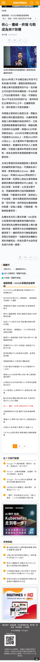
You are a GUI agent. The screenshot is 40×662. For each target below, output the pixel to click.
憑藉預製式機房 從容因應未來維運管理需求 (19, 307)
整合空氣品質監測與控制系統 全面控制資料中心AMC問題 (19, 399)
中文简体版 (16, 630)
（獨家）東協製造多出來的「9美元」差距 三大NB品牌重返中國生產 (21, 496)
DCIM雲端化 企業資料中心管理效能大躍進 (19, 391)
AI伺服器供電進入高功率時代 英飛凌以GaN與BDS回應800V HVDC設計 (21, 572)
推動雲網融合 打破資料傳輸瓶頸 (16, 361)
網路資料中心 (21, 269)
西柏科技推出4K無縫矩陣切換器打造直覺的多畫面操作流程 (21, 580)
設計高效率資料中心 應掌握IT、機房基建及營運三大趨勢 (20, 299)
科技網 (4, 11)
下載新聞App (10, 634)
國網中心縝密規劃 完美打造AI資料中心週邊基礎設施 (20, 338)
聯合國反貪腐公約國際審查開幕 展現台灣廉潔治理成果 (22, 548)
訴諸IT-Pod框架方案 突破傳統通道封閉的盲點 (19, 322)
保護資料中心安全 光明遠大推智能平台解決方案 (19, 346)
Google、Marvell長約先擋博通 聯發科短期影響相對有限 (21, 480)
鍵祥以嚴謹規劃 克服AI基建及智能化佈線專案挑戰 (20, 315)
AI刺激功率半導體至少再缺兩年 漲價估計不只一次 (21, 488)
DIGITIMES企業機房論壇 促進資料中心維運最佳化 (19, 291)
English (25, 630)
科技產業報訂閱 (23, 625)
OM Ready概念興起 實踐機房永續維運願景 (19, 433)
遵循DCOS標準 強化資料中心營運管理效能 (19, 420)
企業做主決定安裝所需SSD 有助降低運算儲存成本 (20, 383)
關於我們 (5, 625)
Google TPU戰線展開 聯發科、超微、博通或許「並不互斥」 (21, 464)
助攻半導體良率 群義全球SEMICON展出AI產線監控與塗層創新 (21, 564)
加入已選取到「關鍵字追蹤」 (15, 273)
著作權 (32, 625)
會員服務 (13, 625)
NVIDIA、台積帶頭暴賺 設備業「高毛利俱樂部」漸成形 (22, 472)
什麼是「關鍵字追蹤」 (13, 278)
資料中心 (7, 269)
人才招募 (26, 627)
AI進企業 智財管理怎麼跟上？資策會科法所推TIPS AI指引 (21, 556)
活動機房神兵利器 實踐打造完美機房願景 (19, 412)
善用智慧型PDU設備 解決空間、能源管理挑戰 (19, 354)
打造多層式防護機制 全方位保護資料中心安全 (19, 367)
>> (24, 446)
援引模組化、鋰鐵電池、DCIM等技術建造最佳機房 (19, 330)
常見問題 (18, 627)
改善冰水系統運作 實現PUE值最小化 (18, 427)
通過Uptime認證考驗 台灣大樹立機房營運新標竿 (19, 375)
